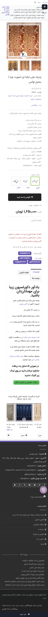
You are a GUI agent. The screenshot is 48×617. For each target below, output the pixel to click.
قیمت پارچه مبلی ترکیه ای (30, 337)
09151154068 (24, 253)
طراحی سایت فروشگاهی (33, 605)
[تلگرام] (34, 485)
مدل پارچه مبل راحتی (37, 567)
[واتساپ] (20, 485)
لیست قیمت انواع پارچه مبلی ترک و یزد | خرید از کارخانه (24, 585)
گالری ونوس (23, 304)
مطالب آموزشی (38, 524)
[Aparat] (29, 485)
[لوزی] (35, 181)
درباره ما (41, 529)
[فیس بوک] (44, 485)
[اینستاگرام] (39, 485)
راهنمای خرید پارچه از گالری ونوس (32, 574)
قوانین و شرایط (38, 534)
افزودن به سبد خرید (23, 197)
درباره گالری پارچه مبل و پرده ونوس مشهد (30, 578)
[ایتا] (24, 485)
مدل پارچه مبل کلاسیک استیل (34, 564)
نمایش (22, 436)
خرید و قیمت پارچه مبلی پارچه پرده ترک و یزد (28, 514)
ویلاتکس (34, 105)
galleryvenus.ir (30, 474)
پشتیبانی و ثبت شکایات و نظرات (33, 560)
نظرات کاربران (24, 272)
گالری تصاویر (39, 519)
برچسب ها (35, 278)
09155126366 (20, 262)
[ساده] (25, 181)
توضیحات (36, 272)
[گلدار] (15, 181)
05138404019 (34, 262)
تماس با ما (40, 539)
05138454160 (25, 258)
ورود (42, 544)
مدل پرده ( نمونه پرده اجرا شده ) (33, 571)
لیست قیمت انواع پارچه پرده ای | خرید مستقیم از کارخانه (24, 581)
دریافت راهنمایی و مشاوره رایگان (26, 382)
